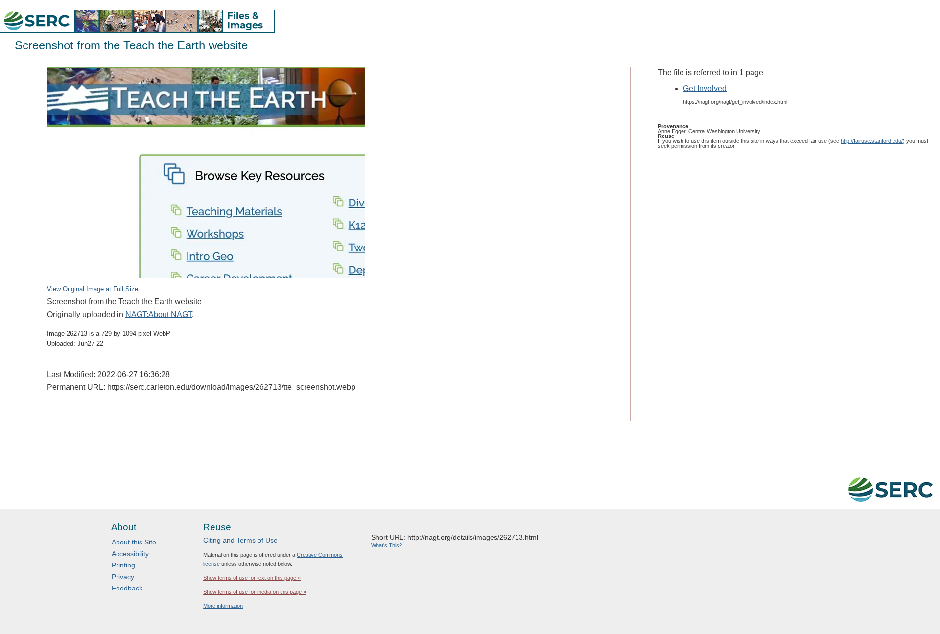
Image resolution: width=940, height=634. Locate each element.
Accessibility (130, 554)
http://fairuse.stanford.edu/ (872, 141)
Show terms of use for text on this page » (252, 578)
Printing (123, 565)
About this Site (134, 542)
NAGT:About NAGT (158, 314)
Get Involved (705, 88)
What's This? (386, 545)
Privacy (123, 577)
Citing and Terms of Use (240, 540)
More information (223, 606)
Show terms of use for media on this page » (254, 592)
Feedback (127, 588)
